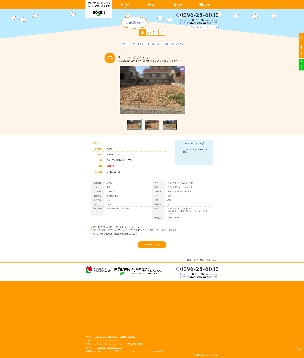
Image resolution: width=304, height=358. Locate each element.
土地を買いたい (101, 337)
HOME (188, 260)
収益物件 (123, 337)
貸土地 (140, 344)
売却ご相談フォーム (112, 340)
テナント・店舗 (124, 344)
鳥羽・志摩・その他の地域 (170, 44)
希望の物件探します (114, 348)
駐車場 (133, 344)
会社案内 (98, 351)
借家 (96, 344)
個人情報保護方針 (156, 351)
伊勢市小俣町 (137, 44)
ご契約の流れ (108, 351)
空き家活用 (101, 348)
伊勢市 (124, 44)
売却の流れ (99, 340)
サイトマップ (143, 351)
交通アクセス (120, 351)
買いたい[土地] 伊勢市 (202, 260)
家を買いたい (113, 337)
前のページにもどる (152, 245)
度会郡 (150, 44)
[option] (152, 90)
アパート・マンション (108, 344)
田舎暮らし (132, 337)
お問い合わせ (131, 351)
